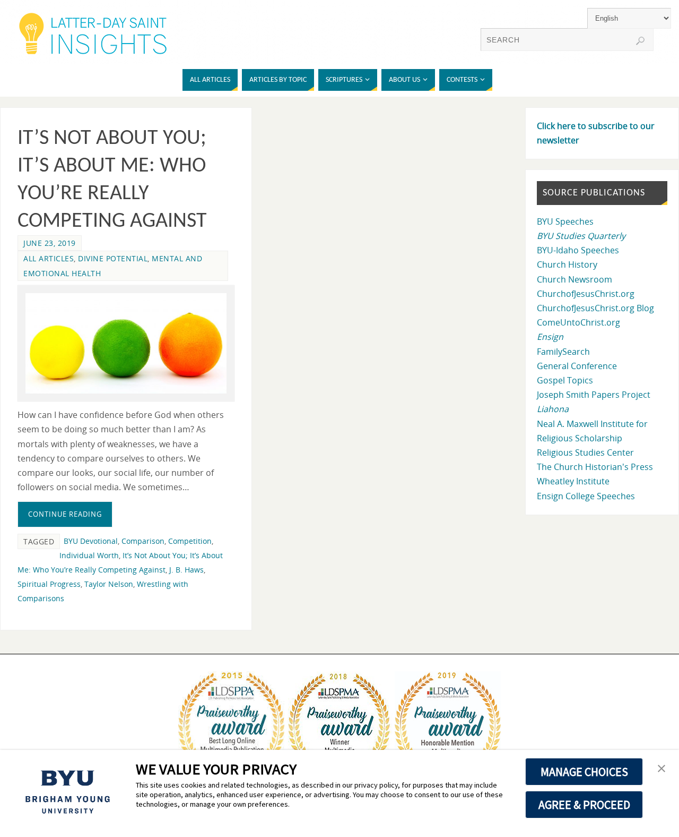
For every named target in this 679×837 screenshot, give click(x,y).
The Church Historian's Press (595, 467)
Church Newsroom (574, 279)
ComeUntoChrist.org (578, 322)
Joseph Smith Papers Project (593, 394)
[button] (661, 769)
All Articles (48, 258)
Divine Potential (112, 258)
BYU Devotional (91, 541)
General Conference (577, 366)
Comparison (142, 541)
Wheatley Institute (573, 481)
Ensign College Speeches (586, 496)
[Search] (640, 41)
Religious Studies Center (585, 452)
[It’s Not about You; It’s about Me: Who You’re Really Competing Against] (126, 343)
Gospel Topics (565, 380)
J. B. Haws (186, 570)
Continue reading (65, 514)
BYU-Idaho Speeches (578, 250)
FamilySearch (563, 351)
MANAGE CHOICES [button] (584, 771)
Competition (190, 541)
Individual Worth (89, 555)
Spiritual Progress (49, 584)
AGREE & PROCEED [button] (584, 804)
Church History (567, 264)
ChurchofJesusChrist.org (585, 294)
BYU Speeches (565, 221)
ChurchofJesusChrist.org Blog (595, 308)
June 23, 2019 (49, 243)
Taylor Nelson (108, 584)
